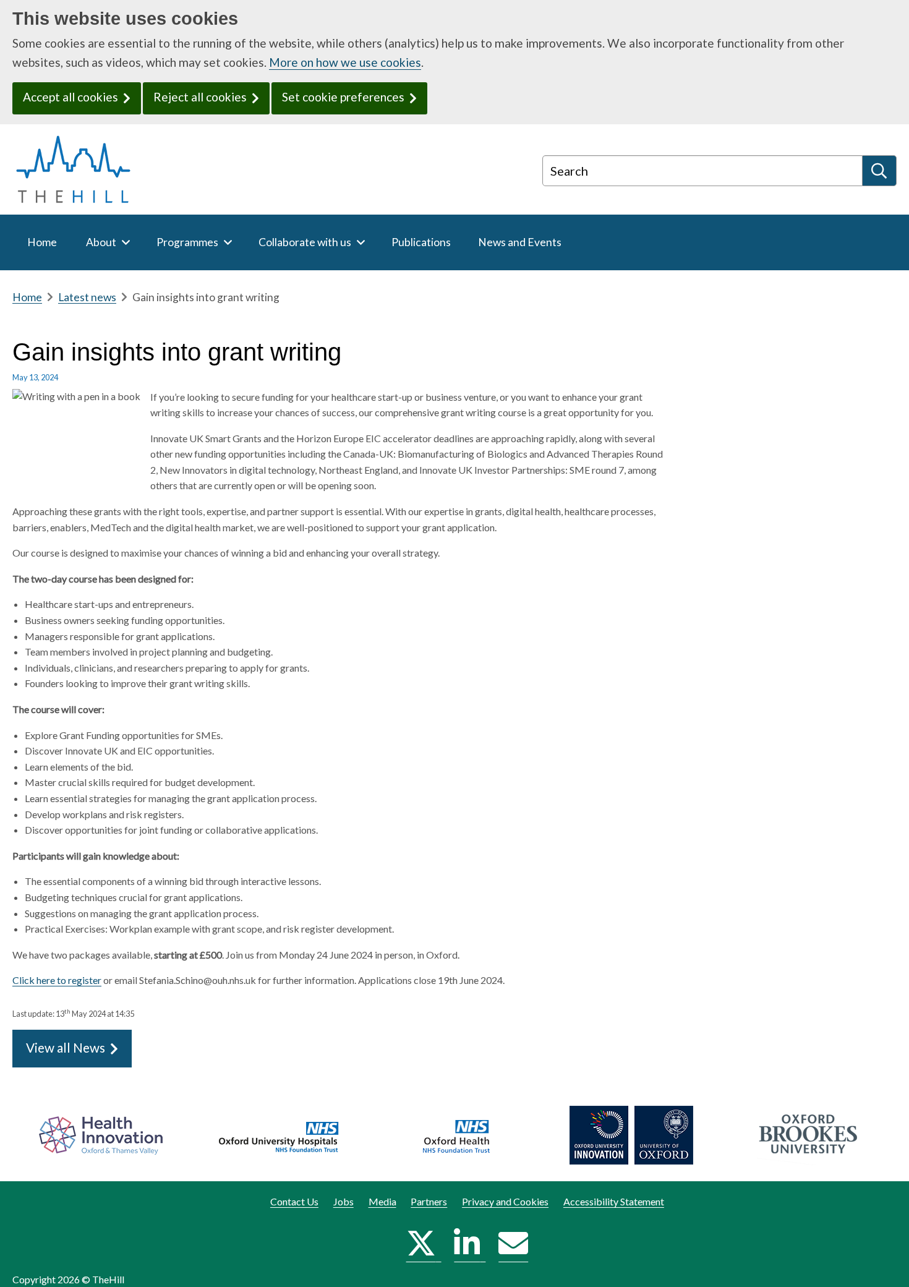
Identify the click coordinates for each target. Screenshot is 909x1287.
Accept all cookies (70, 97)
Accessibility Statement (613, 1201)
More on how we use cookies (345, 62)
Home (27, 297)
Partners (429, 1201)
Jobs (343, 1201)
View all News (65, 1047)
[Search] (880, 170)
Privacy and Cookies (505, 1201)
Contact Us (294, 1201)
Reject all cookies (200, 97)
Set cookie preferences (343, 97)
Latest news (87, 297)
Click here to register (56, 980)
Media (382, 1201)
